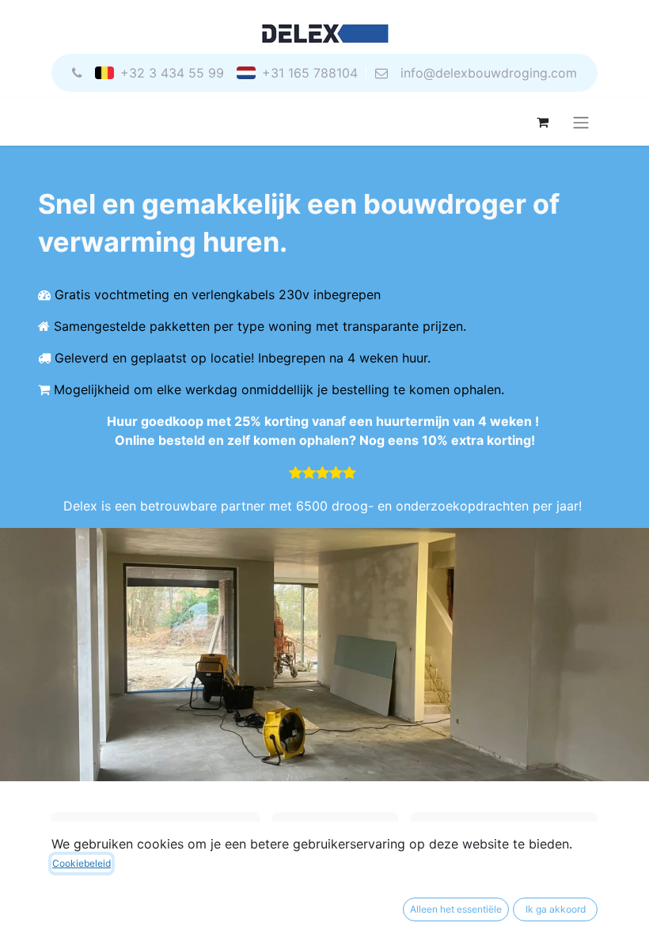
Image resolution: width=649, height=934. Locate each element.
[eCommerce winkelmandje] (542, 122)
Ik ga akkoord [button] (556, 909)
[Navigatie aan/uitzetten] (581, 121)
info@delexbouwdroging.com (488, 72)
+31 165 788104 (310, 72)
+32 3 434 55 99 (172, 72)
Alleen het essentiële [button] (456, 909)
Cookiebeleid (81, 863)
